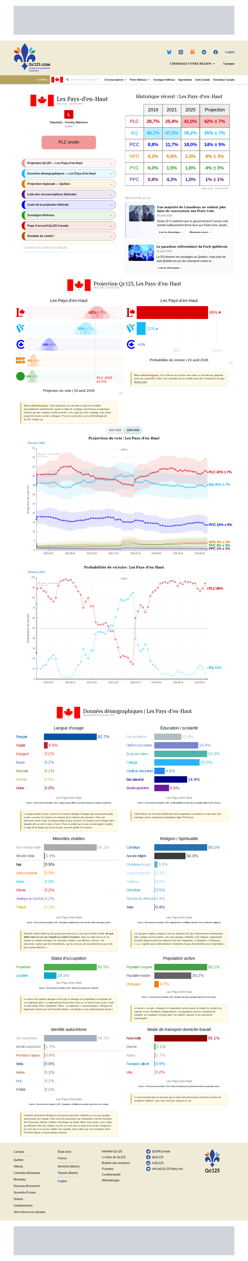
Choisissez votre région (190, 63)
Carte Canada (202, 79)
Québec (19, 1159)
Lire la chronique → (171, 232)
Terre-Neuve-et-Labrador (29, 1212)
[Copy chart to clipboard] (121, 393)
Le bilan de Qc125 (113, 1157)
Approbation (185, 79)
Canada (19, 1151)
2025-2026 (133, 430)
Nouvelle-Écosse (25, 1192)
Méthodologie (110, 1180)
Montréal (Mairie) (69, 1166)
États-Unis (64, 1151)
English (229, 52)
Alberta (18, 1166)
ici (41, 419)
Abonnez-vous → (200, 232)
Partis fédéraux (138, 79)
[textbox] (85, 79)
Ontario (18, 1199)
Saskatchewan (23, 1205)
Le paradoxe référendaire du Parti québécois (192, 246)
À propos (228, 63)
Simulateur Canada (223, 79)
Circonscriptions (114, 79)
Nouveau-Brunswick (27, 1185)
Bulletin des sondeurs (116, 1163)
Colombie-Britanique (27, 1172)
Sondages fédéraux (164, 79)
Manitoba (20, 1179)
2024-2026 (115, 430)
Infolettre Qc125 (112, 1151)
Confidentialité (111, 1174)
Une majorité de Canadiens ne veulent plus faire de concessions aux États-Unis (191, 209)
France (62, 1158)
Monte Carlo (140, 382)
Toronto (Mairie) (68, 1172)
